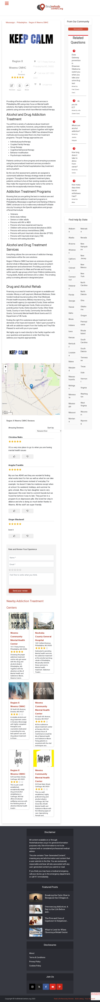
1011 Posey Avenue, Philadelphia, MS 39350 (18, 648)
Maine (71, 362)
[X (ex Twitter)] (39, 987)
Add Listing (79, 999)
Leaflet (57, 414)
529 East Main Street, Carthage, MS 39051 (18, 778)
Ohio (82, 300)
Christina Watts (15, 437)
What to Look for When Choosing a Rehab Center (56, 930)
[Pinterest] (59, 987)
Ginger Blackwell (16, 519)
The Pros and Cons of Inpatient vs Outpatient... (56, 919)
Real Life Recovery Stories (64, 999)
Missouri (72, 412)
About (31, 953)
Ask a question (78, 29)
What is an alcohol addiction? (76, 128)
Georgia (72, 301)
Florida (71, 295)
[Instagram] (32, 987)
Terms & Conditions (37, 957)
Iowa (71, 331)
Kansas (72, 337)
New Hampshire (84, 247)
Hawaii (71, 307)
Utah (83, 373)
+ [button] (5, 366)
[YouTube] (53, 987)
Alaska (71, 238)
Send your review (20, 591)
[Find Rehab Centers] (50, 7)
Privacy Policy (34, 962)
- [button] (6, 370)
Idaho (71, 313)
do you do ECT (76, 104)
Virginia (84, 388)
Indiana (72, 325)
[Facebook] (46, 987)
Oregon (84, 315)
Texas (83, 366)
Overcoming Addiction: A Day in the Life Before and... (56, 909)
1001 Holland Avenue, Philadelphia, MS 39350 (43, 644)
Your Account (90, 999)
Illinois (71, 319)
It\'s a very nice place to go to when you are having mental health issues (30, 449)
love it (11, 530)
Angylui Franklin (15, 465)
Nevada (84, 238)
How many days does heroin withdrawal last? (76, 190)
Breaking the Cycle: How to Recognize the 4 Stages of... (57, 896)
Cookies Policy (35, 966)
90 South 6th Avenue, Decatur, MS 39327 (18, 710)
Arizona (72, 244)
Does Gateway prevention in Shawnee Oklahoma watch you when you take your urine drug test (76, 69)
